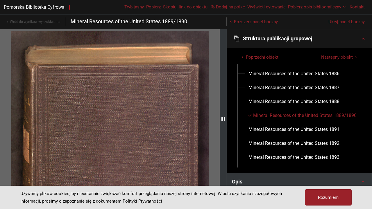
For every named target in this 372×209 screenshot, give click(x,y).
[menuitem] (294, 74)
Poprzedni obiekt (262, 57)
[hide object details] (223, 119)
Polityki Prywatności (142, 201)
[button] (299, 38)
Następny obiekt (337, 57)
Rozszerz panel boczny (256, 21)
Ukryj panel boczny (346, 21)
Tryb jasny (134, 7)
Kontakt (357, 7)
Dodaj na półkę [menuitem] (230, 7)
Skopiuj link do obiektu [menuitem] (185, 7)
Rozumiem (328, 197)
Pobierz (153, 7)
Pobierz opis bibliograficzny (314, 7)
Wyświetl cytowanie (266, 7)
